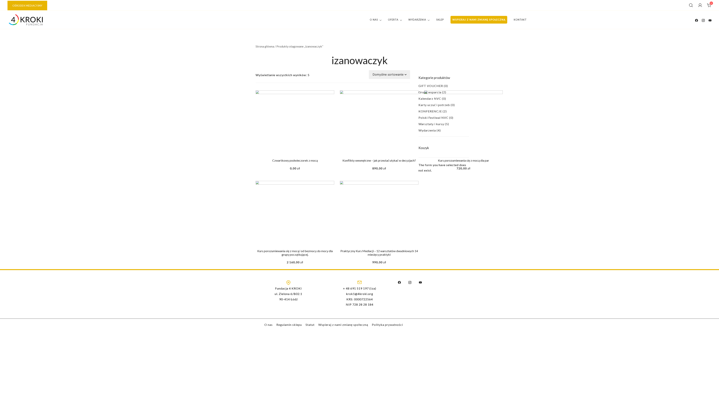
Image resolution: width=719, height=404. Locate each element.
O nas (374, 19)
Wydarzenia (427, 130)
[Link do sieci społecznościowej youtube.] (710, 20)
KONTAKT (520, 19)
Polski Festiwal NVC (433, 117)
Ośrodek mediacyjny (27, 5)
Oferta (393, 19)
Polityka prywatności (387, 324)
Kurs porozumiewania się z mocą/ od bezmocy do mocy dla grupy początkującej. (295, 252)
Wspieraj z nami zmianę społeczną (478, 19)
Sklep (440, 19)
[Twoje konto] (700, 5)
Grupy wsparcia (429, 92)
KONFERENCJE (430, 111)
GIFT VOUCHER (430, 86)
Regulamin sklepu (289, 324)
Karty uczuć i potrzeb (434, 105)
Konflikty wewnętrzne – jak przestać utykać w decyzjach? (379, 160)
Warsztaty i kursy (431, 124)
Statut (310, 324)
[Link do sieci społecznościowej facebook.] (696, 20)
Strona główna (265, 46)
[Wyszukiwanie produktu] (691, 5)
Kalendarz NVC (429, 98)
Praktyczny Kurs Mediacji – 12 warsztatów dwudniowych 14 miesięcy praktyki (379, 252)
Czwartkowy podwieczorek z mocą (295, 160)
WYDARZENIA (417, 19)
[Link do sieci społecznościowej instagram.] (703, 20)
